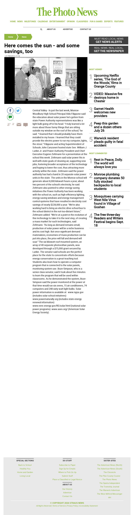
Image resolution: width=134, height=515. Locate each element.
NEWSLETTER (109, 3)
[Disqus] (45, 351)
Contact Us (85, 29)
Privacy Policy (72, 506)
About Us (51, 29)
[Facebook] (10, 110)
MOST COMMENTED (98, 153)
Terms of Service (59, 506)
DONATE (123, 3)
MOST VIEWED (95, 69)
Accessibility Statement (88, 506)
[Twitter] (18, 110)
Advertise (68, 29)
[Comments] (10, 117)
